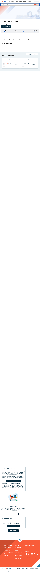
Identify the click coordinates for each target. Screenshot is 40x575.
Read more (30, 208)
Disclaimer (36, 568)
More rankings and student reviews (20, 325)
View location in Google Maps (21, 460)
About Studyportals (7, 547)
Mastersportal (17, 549)
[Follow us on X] (35, 554)
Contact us (6, 555)
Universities (16, 1)
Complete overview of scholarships (22, 194)
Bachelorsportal (18, 547)
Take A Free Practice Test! (13, 525)
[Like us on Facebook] (26, 554)
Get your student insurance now (13, 481)
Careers (10, 86)
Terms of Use (18, 568)
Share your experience (35, 243)
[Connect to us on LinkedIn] (29, 554)
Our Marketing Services (8, 552)
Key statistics (9, 79)
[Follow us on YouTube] (32, 554)
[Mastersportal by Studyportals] (4, 1)
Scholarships (24, 1)
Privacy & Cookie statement (30, 568)
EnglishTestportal (18, 556)
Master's (5, 31)
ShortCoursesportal (18, 553)
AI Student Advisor (7, 550)
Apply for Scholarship (13, 513)
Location (10, 88)
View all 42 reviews (18, 212)
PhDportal (16, 550)
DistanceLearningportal (19, 552)
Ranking (34, 31)
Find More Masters (6, 26)
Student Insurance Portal (13, 488)
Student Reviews (9, 91)
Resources (29, 1)
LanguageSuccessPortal (19, 559)
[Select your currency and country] (26, 548)
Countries (20, 1)
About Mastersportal (8, 549)
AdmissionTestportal (18, 555)
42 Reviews (25, 31)
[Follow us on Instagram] (37, 554)
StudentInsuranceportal (19, 558)
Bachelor (19, 166)
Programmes (11, 1)
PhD (22, 166)
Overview (10, 77)
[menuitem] (11, 1)
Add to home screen (30, 557)
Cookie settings (23, 568)
